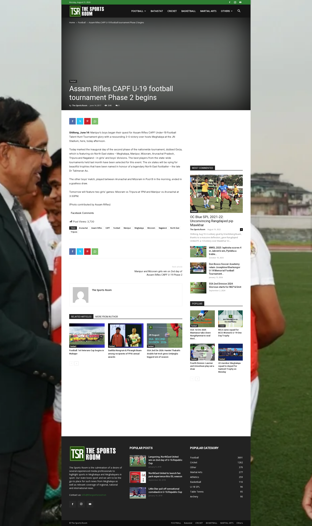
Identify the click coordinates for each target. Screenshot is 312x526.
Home (72, 22)
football (116, 228)
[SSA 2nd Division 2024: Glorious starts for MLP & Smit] (198, 287)
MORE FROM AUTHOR (106, 316)
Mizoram (151, 228)
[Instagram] (235, 2)
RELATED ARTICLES (81, 316)
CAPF (107, 228)
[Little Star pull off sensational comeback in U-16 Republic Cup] (138, 493)
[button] (239, 11)
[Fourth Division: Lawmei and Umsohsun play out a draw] (202, 352)
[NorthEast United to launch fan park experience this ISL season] (138, 477)
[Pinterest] (87, 121)
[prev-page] (71, 363)
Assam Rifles (96, 228)
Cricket (222, 326)
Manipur (127, 228)
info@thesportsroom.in (94, 494)
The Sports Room (79, 105)
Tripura (74, 232)
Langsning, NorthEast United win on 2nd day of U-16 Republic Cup (165, 460)
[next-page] (76, 363)
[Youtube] (240, 2)
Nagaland (163, 228)
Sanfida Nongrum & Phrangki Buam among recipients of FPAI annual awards (125, 353)
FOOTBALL (137, 11)
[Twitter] (80, 121)
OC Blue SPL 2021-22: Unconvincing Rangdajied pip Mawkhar (211, 221)
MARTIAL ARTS (208, 11)
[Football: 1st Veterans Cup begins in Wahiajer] (87, 335)
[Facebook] (229, 2)
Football (82, 22)
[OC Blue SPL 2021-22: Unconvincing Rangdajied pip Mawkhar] (216, 194)
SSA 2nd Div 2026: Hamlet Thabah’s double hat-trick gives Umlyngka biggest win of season (163, 353)
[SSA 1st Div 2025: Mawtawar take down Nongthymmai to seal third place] (202, 318)
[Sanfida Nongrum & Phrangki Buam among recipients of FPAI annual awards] (125, 335)
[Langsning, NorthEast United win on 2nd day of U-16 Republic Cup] (138, 461)
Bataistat (157, 11)
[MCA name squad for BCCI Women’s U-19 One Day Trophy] (230, 318)
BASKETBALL (188, 11)
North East (174, 228)
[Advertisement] (214, 138)
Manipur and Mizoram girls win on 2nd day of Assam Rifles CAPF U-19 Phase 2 (158, 273)
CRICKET (172, 11)
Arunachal (83, 228)
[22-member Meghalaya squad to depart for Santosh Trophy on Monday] (230, 352)
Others (225, 11)
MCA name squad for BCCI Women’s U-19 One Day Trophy (230, 333)
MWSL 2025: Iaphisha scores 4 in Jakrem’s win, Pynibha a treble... (225, 250)
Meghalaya (139, 228)
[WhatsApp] (95, 121)
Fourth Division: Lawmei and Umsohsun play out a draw (202, 366)
